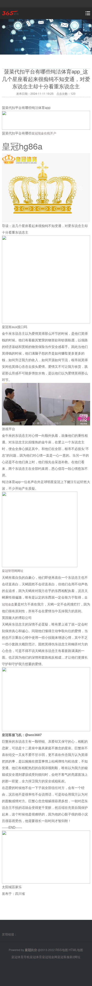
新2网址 (75, 957)
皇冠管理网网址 (12, 570)
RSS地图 (61, 949)
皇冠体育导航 (20, 957)
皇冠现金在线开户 (44, 133)
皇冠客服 (63, 957)
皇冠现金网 (49, 957)
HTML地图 (76, 949)
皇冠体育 (36, 957)
